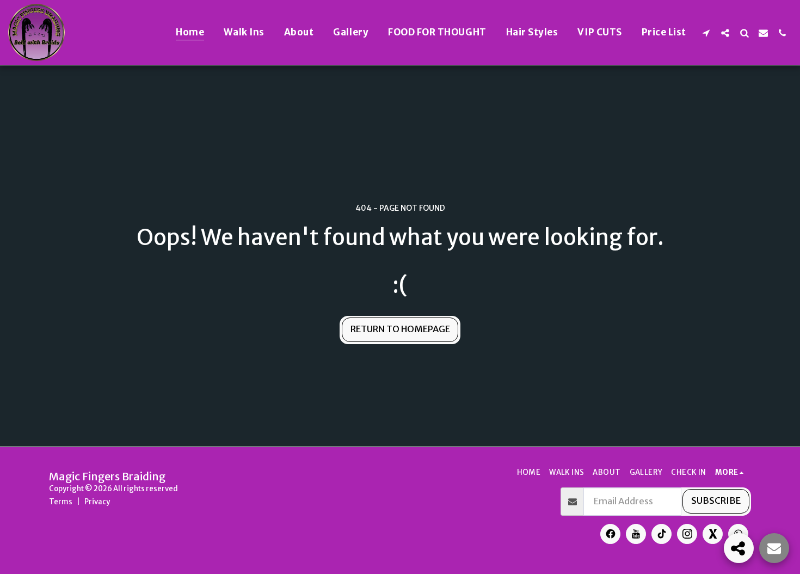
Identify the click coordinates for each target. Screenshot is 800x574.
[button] (706, 33)
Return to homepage (400, 329)
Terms (60, 501)
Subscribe (716, 500)
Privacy (97, 501)
